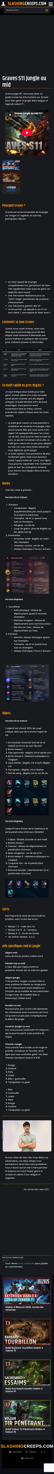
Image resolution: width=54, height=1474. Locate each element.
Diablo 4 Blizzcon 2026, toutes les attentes (24, 1308)
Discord (29, 1458)
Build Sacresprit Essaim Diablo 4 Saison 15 (24, 1390)
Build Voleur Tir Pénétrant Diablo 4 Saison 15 (25, 1430)
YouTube (17, 1451)
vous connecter (26, 1263)
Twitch (32, 1451)
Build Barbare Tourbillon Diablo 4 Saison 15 (24, 1349)
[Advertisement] (27, 44)
